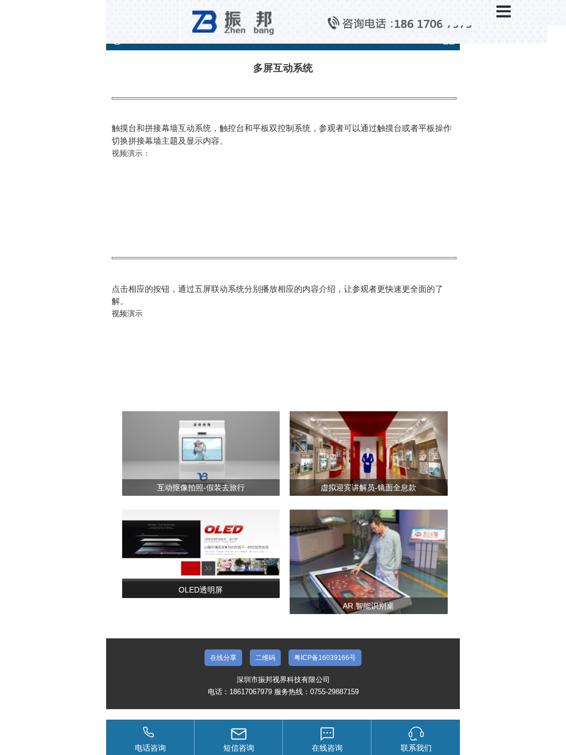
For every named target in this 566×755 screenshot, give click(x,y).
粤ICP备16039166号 (325, 658)
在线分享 (223, 658)
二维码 (265, 658)
